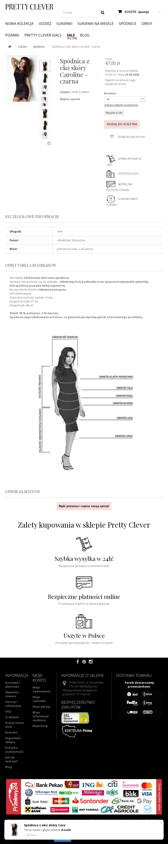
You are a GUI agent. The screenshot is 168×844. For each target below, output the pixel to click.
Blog (84, 35)
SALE (71, 35)
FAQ (8, 711)
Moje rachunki (39, 699)
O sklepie (12, 717)
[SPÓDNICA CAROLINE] (45, 66)
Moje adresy (41, 707)
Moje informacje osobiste (41, 716)
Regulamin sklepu (13, 740)
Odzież (45, 23)
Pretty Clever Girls (42, 35)
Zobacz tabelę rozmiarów (121, 105)
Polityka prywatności (14, 750)
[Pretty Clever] (29, 7)
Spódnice (127, 23)
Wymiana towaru (12, 694)
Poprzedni (49, 56)
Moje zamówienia (41, 689)
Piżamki (12, 35)
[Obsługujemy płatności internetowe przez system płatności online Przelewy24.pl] (84, 797)
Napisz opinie (70, 99)
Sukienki (64, 23)
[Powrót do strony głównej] (9, 46)
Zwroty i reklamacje (13, 704)
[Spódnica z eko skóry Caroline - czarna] (45, 113)
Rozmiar (110, 93)
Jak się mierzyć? (11, 759)
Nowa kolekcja (19, 23)
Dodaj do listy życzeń (131, 137)
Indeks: (65, 92)
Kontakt (11, 732)
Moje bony (40, 726)
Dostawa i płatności (12, 684)
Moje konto (39, 678)
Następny (49, 143)
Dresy (147, 23)
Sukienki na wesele (96, 23)
